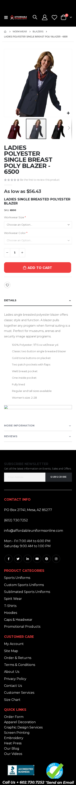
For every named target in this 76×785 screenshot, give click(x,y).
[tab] (38, 300)
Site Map (11, 651)
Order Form (14, 717)
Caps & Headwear (18, 620)
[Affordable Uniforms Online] (19, 17)
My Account (14, 644)
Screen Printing (17, 733)
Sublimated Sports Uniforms (27, 592)
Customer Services (19, 693)
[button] (68, 113)
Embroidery (13, 738)
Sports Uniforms (17, 578)
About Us (11, 672)
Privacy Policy (15, 679)
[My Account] (44, 17)
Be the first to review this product (40, 179)
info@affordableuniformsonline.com (33, 531)
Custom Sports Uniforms (24, 585)
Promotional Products (22, 626)
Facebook (8, 559)
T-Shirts (10, 606)
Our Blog (11, 748)
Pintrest (47, 559)
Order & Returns (17, 658)
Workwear (20, 31)
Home (5, 31)
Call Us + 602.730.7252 (23, 782)
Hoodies (10, 613)
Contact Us (13, 686)
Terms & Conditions (19, 665)
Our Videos (13, 754)
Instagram (56, 559)
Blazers (38, 31)
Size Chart (12, 700)
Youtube (37, 559)
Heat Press (12, 743)
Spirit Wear (13, 599)
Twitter (18, 559)
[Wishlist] (54, 17)
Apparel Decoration (20, 722)
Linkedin (28, 559)
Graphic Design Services (23, 727)
